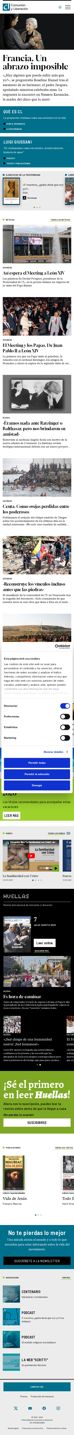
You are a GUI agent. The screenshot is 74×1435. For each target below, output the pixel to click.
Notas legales (13, 1428)
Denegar (37, 785)
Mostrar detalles (54, 751)
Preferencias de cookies (56, 1428)
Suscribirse (37, 1123)
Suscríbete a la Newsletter (37, 1261)
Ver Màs (66, 1277)
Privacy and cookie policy (32, 1428)
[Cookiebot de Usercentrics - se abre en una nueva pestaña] (55, 646)
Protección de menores (42, 1396)
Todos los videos (56, 833)
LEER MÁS (11, 815)
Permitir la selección (37, 774)
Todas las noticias (60, 219)
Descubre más (42, 950)
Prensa (23, 1396)
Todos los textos (64, 1147)
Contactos (36, 1386)
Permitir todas (37, 762)
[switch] (65, 716)
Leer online (44, 943)
